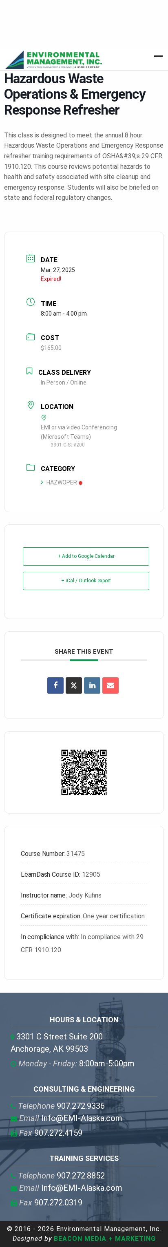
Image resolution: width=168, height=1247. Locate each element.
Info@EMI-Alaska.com (70, 1118)
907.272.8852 (61, 1176)
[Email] (110, 685)
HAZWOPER (61, 482)
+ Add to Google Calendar (86, 556)
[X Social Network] (74, 685)
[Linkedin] (92, 685)
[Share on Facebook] (55, 685)
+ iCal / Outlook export (86, 581)
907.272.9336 (61, 1106)
